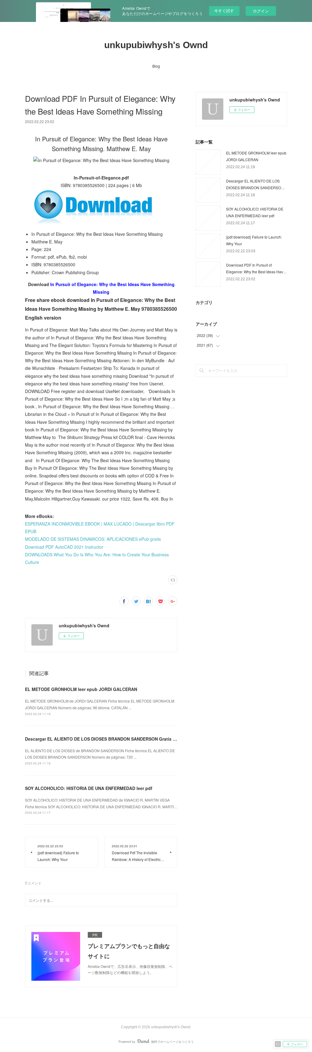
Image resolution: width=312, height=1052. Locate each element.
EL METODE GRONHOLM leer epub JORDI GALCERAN (81, 689)
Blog (156, 66)
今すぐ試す (224, 10)
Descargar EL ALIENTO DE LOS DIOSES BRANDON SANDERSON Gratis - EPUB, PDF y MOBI (119, 739)
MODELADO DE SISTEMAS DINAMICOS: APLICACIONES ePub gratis (93, 539)
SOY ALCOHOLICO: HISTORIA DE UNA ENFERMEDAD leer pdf (88, 788)
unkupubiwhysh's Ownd (156, 45)
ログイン (261, 11)
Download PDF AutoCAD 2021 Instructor (64, 547)
